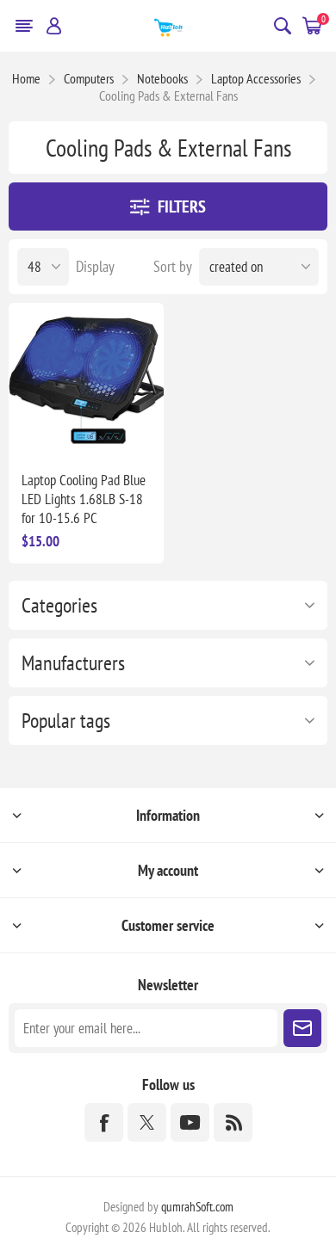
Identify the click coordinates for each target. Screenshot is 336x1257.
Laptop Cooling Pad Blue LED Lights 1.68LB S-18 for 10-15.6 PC (84, 499)
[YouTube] (190, 1122)
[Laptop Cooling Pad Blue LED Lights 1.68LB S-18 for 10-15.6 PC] (86, 380)
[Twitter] (147, 1122)
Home (26, 78)
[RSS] (233, 1122)
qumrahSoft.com (197, 1206)
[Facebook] (103, 1122)
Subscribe (302, 1028)
